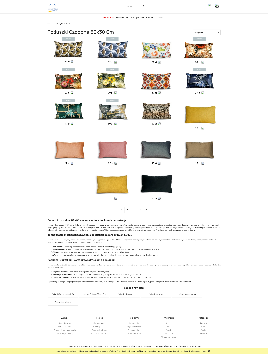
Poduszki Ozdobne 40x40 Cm (63, 294)
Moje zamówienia (134, 327)
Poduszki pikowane (125, 294)
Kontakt (169, 330)
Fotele (203, 330)
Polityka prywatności (99, 333)
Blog (169, 327)
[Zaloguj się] (210, 6)
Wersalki (203, 333)
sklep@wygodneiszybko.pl (143, 346)
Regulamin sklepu (99, 330)
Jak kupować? (99, 323)
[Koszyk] (218, 6)
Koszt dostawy (65, 323)
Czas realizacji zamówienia (65, 330)
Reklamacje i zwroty (65, 333)
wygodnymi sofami (143, 240)
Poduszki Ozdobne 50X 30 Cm (94, 294)
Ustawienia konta (134, 333)
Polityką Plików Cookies (119, 351)
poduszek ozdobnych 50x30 (89, 281)
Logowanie (134, 323)
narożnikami (166, 240)
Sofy (203, 327)
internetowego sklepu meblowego (179, 227)
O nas (168, 323)
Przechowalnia (134, 330)
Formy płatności (64, 327)
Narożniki (203, 323)
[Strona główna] (52, 8)
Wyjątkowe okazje (168, 337)
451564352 (160, 346)
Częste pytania (99, 327)
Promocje (169, 333)
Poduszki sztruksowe (63, 302)
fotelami (155, 240)
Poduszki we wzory (156, 294)
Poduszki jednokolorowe (187, 294)
